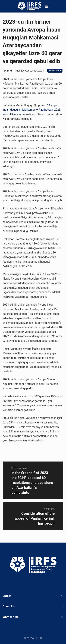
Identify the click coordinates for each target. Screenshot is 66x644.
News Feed (55, 70)
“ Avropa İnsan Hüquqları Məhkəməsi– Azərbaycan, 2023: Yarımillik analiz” (32, 110)
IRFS (9, 70)
